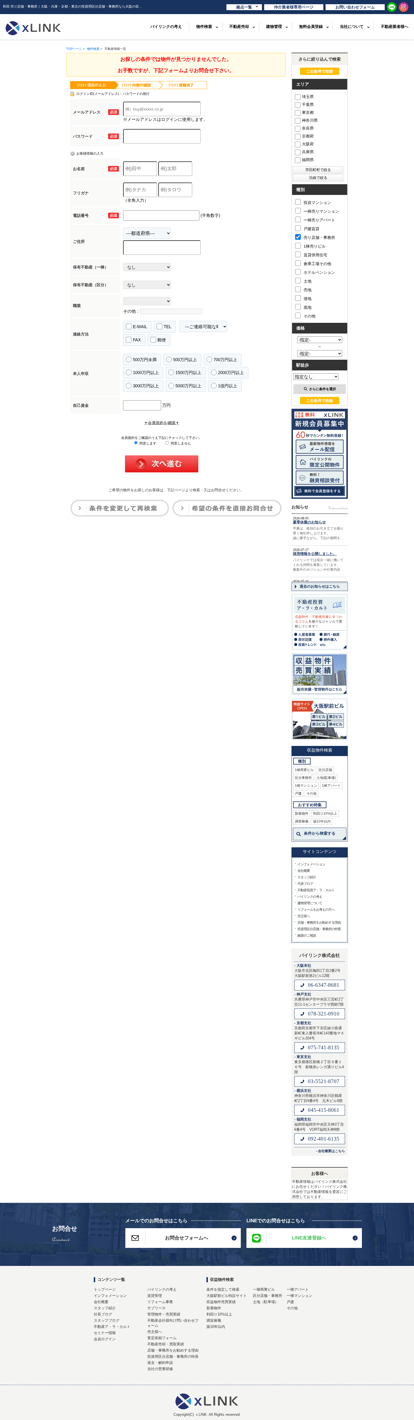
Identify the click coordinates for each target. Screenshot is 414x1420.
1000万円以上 (146, 372)
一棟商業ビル (264, 1289)
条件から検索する (319, 833)
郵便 (161, 339)
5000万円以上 (188, 385)
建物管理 (274, 26)
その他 (309, 316)
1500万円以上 (188, 372)
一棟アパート (298, 1289)
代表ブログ (305, 884)
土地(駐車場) (326, 778)
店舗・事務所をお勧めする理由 (319, 923)
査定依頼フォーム (162, 1338)
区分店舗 (325, 770)
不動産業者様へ (394, 26)
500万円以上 (185, 359)
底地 (307, 307)
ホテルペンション (319, 272)
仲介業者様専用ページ (293, 7)
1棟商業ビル (304, 770)
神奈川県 (310, 120)
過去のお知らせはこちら (320, 586)
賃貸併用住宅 (315, 255)
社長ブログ (103, 1314)
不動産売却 (239, 26)
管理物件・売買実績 (163, 1314)
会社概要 (303, 871)
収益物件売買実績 (221, 1302)
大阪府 (308, 144)
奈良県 (308, 128)
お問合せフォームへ (186, 1238)
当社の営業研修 (160, 1369)
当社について (352, 26)
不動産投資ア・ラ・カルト (316, 890)
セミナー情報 (105, 1333)
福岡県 (308, 159)
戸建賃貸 (311, 228)
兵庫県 (308, 152)
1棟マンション (306, 786)
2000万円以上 (231, 372)
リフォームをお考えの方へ (316, 910)
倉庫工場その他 (317, 263)
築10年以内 (322, 821)
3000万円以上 (146, 385)
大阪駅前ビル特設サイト (226, 1296)
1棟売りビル (315, 246)
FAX (137, 339)
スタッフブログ (106, 1320)
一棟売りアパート (319, 220)
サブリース (156, 1308)
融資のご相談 (306, 935)
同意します (147, 443)
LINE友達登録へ (309, 1238)
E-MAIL (140, 326)
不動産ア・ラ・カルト (112, 1327)
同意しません (180, 443)
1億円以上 (227, 385)
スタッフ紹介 (306, 877)
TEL (167, 326)
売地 (307, 290)
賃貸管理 (154, 1296)
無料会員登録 (311, 26)
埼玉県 (308, 96)
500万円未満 (145, 359)
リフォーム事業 (160, 1302)
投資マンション (317, 202)
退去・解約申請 (160, 1363)
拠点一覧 (244, 7)
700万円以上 (225, 359)
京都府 (308, 136)
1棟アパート (331, 786)
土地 (307, 281)
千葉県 (308, 104)
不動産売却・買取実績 (165, 1344)
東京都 (308, 112)
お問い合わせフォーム (355, 7)
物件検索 (204, 26)
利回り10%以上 (325, 813)
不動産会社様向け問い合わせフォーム (173, 1323)
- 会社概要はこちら (330, 1151)
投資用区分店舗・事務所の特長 (319, 929)
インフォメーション (311, 864)
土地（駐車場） (266, 1302)
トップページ (105, 1289)
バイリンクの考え (166, 26)
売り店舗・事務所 (319, 237)
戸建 (298, 793)
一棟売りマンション (321, 211)
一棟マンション (299, 1296)
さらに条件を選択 (322, 389)
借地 (307, 298)
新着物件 (301, 813)
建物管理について (309, 903)
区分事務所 (303, 778)
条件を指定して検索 (222, 1289)
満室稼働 (301, 821)
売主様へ (303, 916)
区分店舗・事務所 (267, 1296)
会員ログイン (105, 1339)
